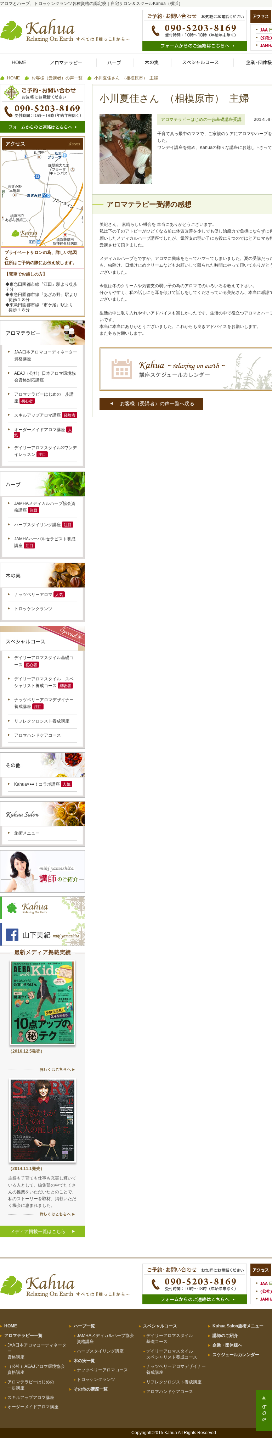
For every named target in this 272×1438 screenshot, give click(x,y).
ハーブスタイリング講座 (37, 524)
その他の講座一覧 (91, 1389)
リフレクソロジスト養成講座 (41, 721)
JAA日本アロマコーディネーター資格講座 (36, 1351)
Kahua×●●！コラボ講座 (37, 784)
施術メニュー (27, 833)
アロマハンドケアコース (37, 735)
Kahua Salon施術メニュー (238, 1325)
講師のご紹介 (225, 1335)
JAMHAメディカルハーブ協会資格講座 (105, 1338)
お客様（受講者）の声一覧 (57, 78)
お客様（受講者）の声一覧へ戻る (157, 403)
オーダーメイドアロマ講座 (39, 429)
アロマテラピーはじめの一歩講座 (30, 1385)
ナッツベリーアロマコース (102, 1369)
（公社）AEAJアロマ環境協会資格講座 (36, 1369)
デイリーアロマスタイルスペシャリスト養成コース (171, 1354)
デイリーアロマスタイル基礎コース (169, 1338)
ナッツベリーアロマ (33, 594)
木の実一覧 (84, 1360)
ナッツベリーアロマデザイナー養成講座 (176, 1369)
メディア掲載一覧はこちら (38, 1231)
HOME (13, 78)
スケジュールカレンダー (235, 1354)
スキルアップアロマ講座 (37, 415)
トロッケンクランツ (33, 608)
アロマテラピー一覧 (23, 1335)
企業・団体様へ (227, 1345)
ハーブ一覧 (84, 1325)
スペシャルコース (160, 1325)
